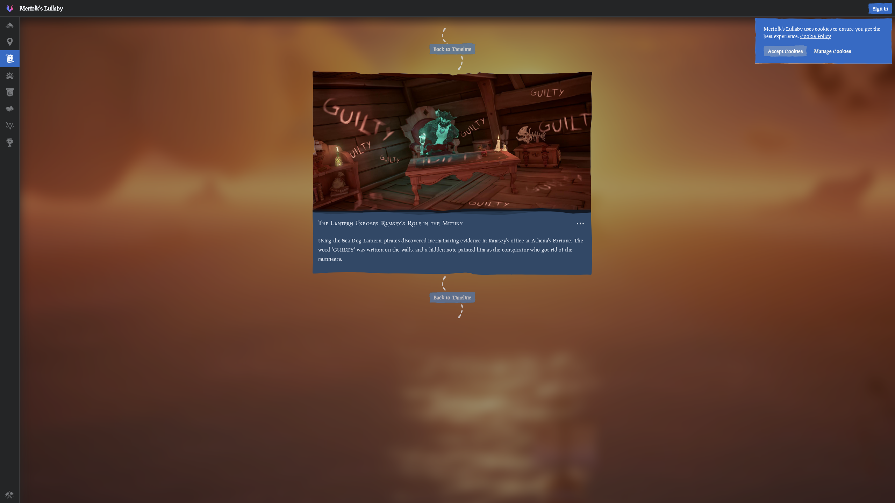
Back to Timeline (452, 49)
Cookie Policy (815, 36)
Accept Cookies (785, 51)
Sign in (880, 8)
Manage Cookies (832, 51)
